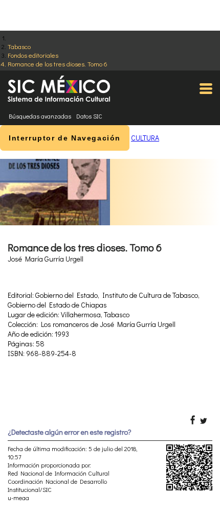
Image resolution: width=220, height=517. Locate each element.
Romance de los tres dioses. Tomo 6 (57, 63)
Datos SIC (89, 116)
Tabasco (19, 46)
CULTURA (145, 138)
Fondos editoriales (33, 55)
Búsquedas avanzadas (40, 116)
